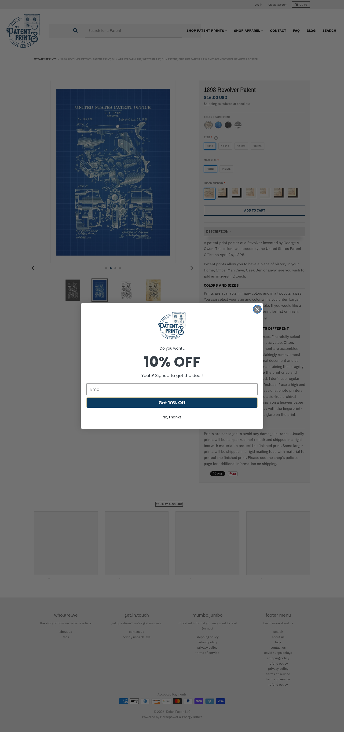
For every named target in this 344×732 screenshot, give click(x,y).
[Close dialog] (257, 309)
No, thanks (172, 417)
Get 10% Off (172, 402)
